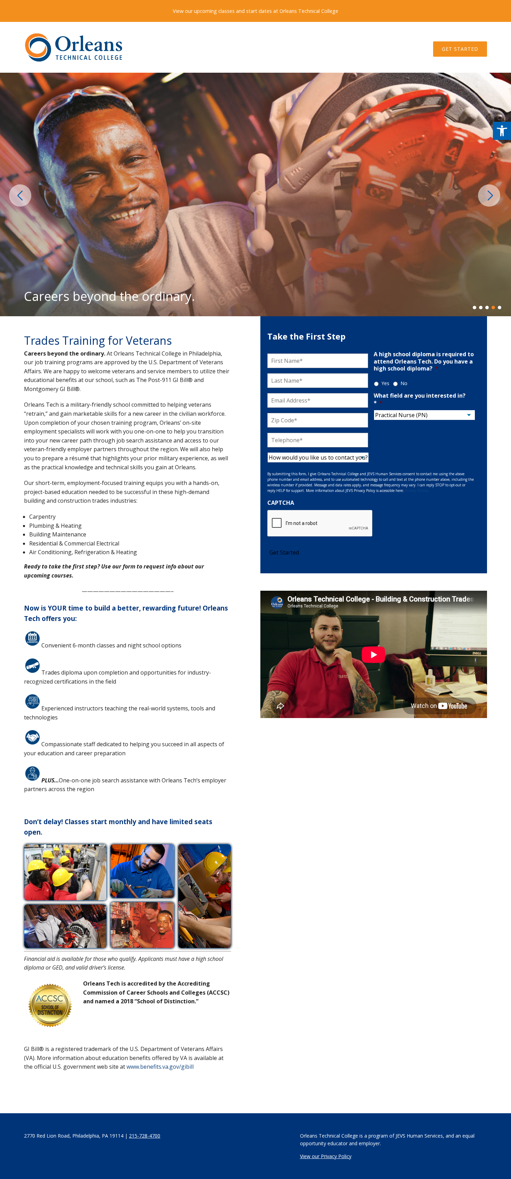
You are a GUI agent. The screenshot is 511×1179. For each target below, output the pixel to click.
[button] (476, 307)
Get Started (284, 552)
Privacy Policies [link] (417, 490)
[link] (502, 131)
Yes (385, 383)
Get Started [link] (460, 49)
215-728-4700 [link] (144, 1135)
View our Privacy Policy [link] (325, 1156)
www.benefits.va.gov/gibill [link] (160, 1066)
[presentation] (21, 195)
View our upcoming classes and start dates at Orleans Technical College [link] (255, 11)
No (403, 383)
